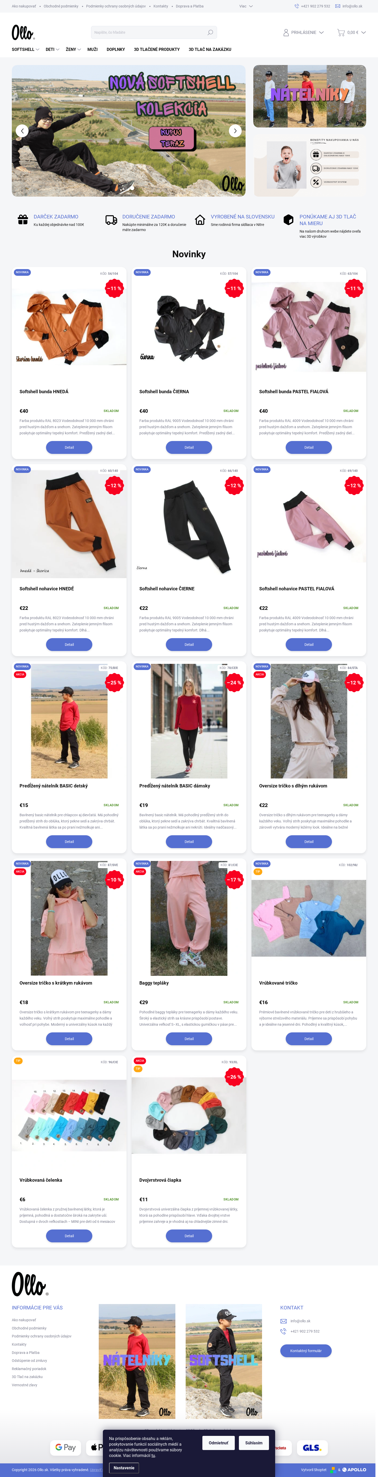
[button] (21, 131)
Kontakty (161, 6)
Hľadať (210, 32)
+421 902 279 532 (305, 1331)
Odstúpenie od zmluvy (29, 1361)
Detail (69, 447)
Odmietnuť (218, 1443)
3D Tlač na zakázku (27, 1377)
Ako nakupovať (24, 6)
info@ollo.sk (300, 1321)
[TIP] (69, 1117)
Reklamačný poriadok (29, 1369)
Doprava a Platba (190, 6)
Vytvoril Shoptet (314, 1470)
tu (153, 1455)
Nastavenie (124, 1467)
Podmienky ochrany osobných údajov (116, 6)
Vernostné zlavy (24, 1385)
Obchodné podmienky (61, 6)
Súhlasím (254, 1443)
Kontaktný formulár (306, 1351)
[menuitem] (26, 49)
